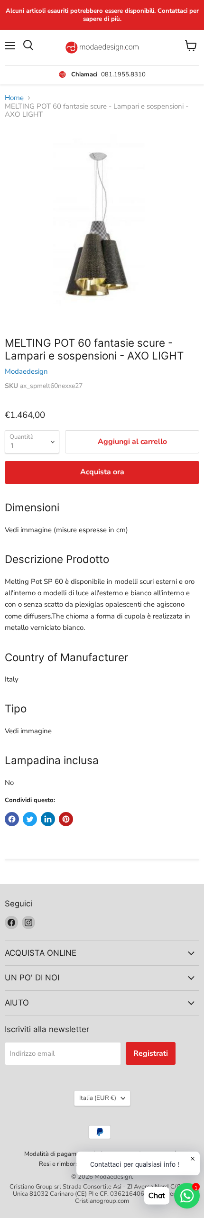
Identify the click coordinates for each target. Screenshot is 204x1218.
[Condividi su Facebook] (12, 819)
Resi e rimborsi (59, 1164)
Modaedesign (26, 371)
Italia (97, 1098)
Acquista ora (102, 472)
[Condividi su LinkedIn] (48, 819)
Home (14, 98)
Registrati (150, 1053)
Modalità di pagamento (56, 1154)
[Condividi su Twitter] (30, 819)
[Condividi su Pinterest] (66, 819)
